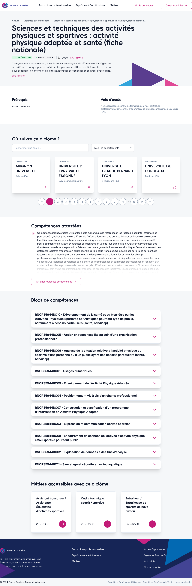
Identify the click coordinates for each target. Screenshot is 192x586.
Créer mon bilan (174, 5)
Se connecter (145, 5)
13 (134, 201)
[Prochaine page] (150, 201)
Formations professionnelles (55, 5)
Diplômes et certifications (86, 555)
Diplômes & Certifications (90, 5)
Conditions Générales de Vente (158, 582)
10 (123, 201)
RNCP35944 (76, 57)
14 (142, 201)
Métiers (114, 5)
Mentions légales (184, 582)
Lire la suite (18, 75)
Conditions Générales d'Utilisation (124, 582)
